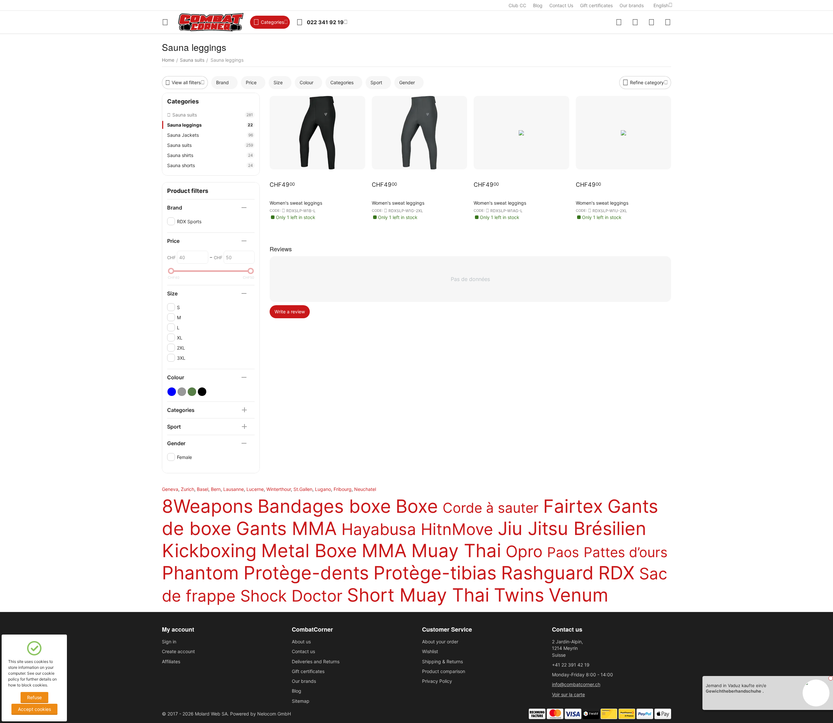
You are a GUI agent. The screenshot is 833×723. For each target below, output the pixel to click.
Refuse (34, 697)
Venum (578, 595)
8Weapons (207, 506)
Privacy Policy (437, 681)
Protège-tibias (434, 573)
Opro (524, 551)
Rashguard (547, 573)
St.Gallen (302, 489)
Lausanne (233, 489)
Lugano (323, 489)
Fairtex (573, 506)
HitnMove (457, 529)
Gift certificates (596, 5)
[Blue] (171, 391)
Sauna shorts (210, 165)
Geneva (170, 489)
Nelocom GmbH (274, 713)
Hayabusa (378, 529)
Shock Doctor (291, 595)
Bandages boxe (324, 506)
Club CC (517, 5)
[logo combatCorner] (211, 22)
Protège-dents (306, 573)
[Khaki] (192, 391)
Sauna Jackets (210, 135)
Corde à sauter (491, 507)
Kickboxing (209, 551)
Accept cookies (34, 709)
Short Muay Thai (418, 595)
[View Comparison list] (618, 22)
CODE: (275, 210)
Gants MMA (286, 528)
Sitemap (300, 701)
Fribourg (343, 489)
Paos (563, 552)
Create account (178, 651)
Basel (202, 489)
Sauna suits (210, 145)
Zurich (187, 489)
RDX (616, 573)
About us (301, 641)
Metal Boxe (309, 551)
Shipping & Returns (442, 661)
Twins (519, 595)
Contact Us (561, 5)
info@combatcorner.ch (576, 684)
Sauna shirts (210, 155)
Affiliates (171, 661)
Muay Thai (456, 551)
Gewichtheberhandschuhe (733, 691)
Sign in (169, 641)
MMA (384, 551)
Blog (537, 5)
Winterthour (278, 489)
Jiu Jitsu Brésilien (572, 528)
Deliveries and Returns (315, 661)
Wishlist (430, 651)
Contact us (303, 651)
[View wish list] (635, 22)
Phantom (200, 573)
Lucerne (255, 489)
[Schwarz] (202, 391)
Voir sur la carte (568, 694)
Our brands (632, 5)
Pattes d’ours (626, 552)
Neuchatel (365, 489)
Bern (216, 489)
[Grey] (182, 391)
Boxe (417, 506)
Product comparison (443, 671)
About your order (440, 641)
